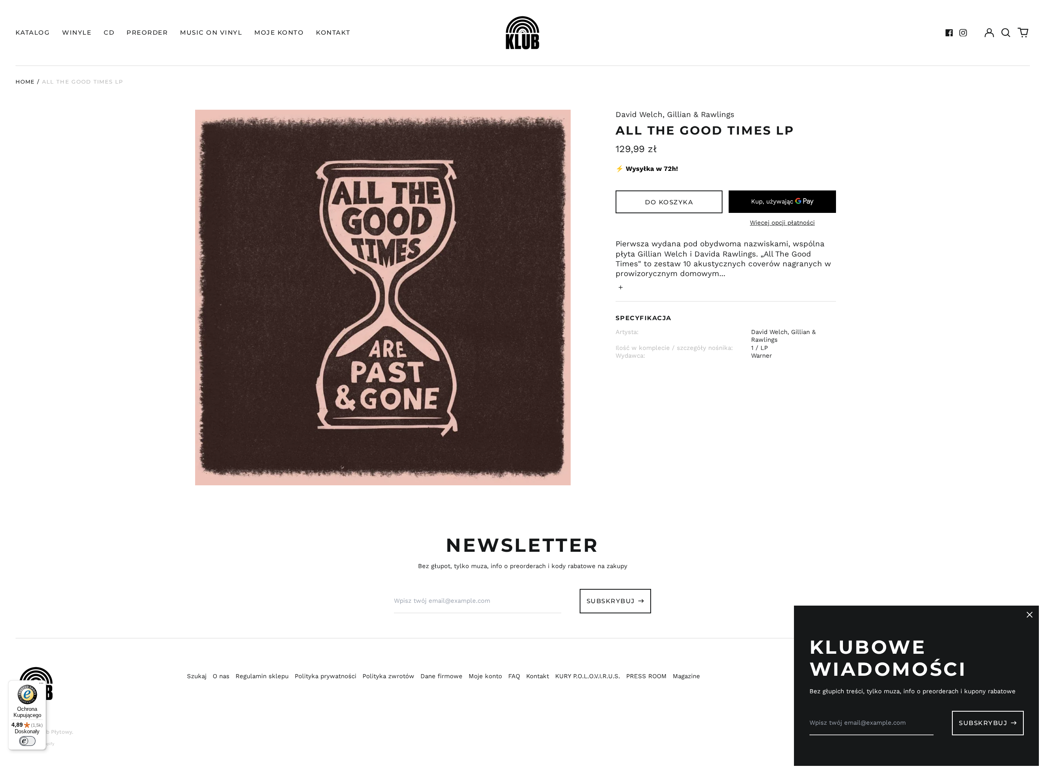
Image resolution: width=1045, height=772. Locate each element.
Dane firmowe (441, 676)
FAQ (514, 676)
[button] (1006, 33)
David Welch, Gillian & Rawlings (675, 114)
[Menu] (41, 685)
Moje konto (485, 676)
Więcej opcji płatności (782, 222)
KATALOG (33, 32)
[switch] (27, 741)
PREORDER (147, 32)
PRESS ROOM (646, 676)
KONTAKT (333, 32)
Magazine (686, 676)
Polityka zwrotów (388, 676)
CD (109, 32)
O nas (221, 676)
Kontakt (537, 676)
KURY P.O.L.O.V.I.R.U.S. (587, 676)
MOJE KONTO (279, 32)
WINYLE (76, 32)
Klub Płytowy (55, 732)
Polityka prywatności (325, 676)
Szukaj (197, 676)
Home (25, 81)
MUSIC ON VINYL (211, 32)
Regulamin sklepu (262, 676)
